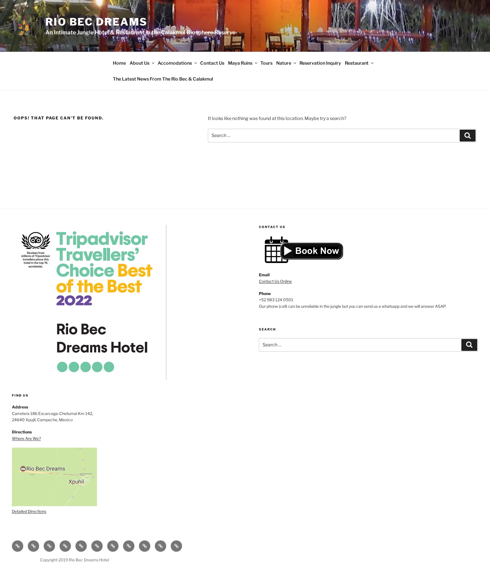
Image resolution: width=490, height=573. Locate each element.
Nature (283, 63)
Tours (266, 63)
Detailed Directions (29, 511)
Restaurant (357, 63)
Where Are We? (26, 438)
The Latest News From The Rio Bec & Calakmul (163, 79)
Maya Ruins (240, 63)
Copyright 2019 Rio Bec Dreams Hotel (74, 559)
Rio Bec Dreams (96, 22)
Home (119, 63)
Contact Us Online (275, 281)
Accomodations (175, 63)
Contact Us (212, 63)
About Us (139, 63)
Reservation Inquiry (320, 63)
